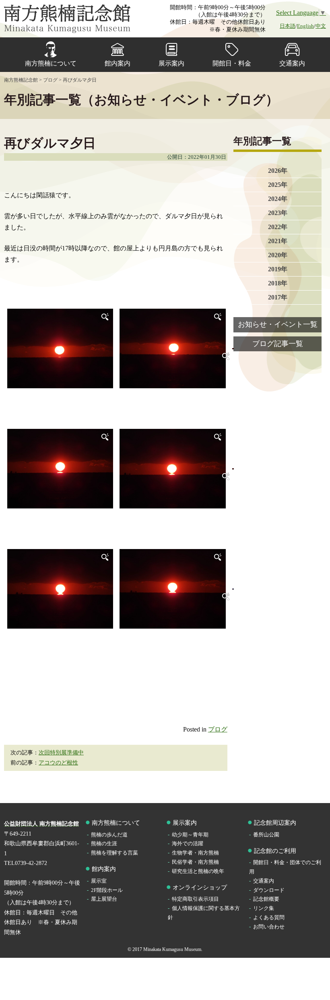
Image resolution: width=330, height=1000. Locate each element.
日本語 (287, 26)
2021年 (277, 241)
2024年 (277, 198)
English (305, 26)
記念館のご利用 (275, 851)
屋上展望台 (104, 899)
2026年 (277, 170)
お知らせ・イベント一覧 (278, 324)
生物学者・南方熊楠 (195, 853)
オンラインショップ (200, 887)
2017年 (277, 297)
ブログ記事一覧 (277, 344)
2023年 (277, 212)
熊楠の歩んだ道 (109, 835)
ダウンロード (269, 890)
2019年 (277, 269)
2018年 (277, 283)
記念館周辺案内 (275, 823)
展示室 (99, 881)
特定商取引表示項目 (195, 899)
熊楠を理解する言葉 (114, 853)
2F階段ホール (107, 890)
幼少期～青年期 (190, 835)
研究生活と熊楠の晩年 (198, 871)
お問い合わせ (269, 927)
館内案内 (117, 63)
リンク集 (263, 908)
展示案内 (171, 63)
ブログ (217, 729)
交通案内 (292, 63)
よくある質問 (269, 917)
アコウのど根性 (58, 763)
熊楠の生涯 (104, 843)
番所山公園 (266, 835)
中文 (321, 26)
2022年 (277, 226)
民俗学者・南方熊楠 (195, 862)
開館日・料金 (231, 63)
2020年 (277, 255)
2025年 (277, 184)
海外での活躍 (187, 843)
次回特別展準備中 (61, 753)
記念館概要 (266, 899)
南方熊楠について (50, 63)
